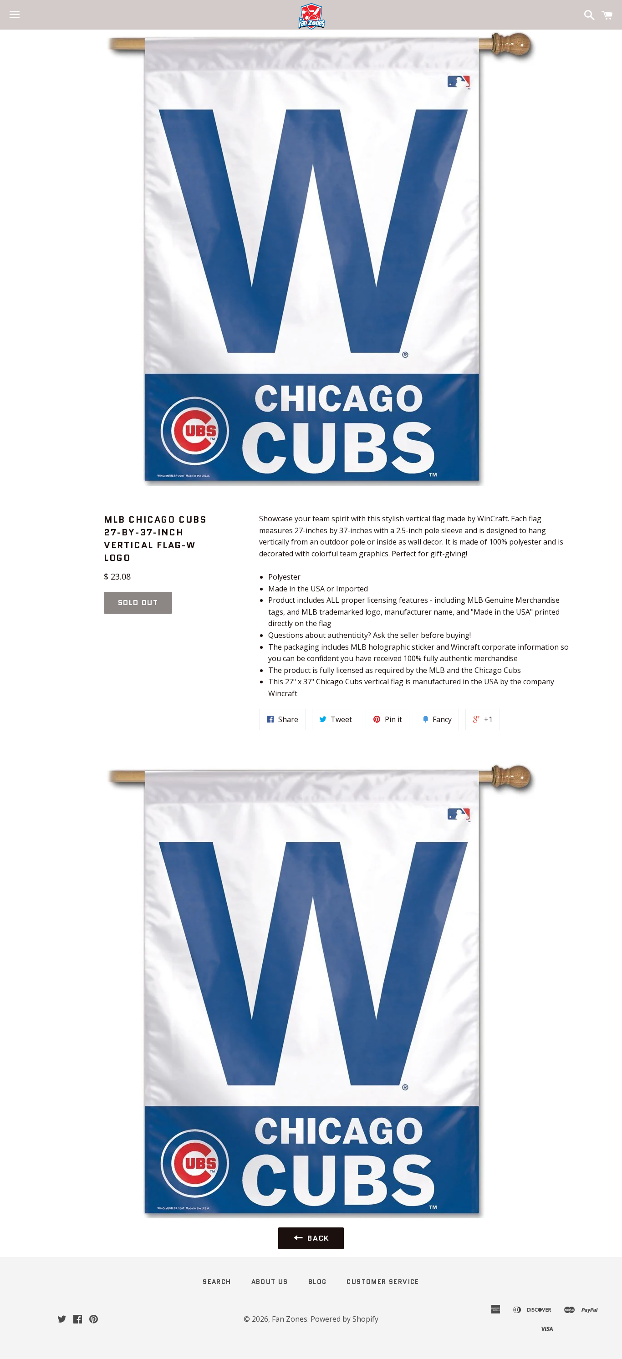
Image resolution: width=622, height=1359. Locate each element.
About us (269, 1281)
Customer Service (383, 1281)
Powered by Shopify (344, 1319)
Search (217, 1281)
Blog (317, 1281)
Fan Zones (289, 1319)
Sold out (138, 602)
